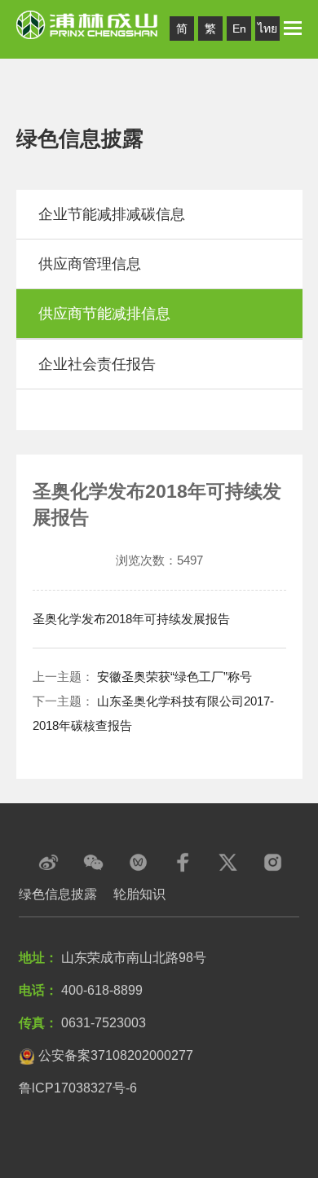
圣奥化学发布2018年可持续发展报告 (131, 619)
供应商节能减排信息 (104, 313)
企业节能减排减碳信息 (111, 214)
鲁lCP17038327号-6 (78, 1088)
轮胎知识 (139, 894)
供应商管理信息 (89, 264)
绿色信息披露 (58, 894)
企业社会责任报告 (97, 364)
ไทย (267, 28)
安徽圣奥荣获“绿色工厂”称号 (174, 677)
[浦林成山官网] (87, 23)
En (239, 28)
